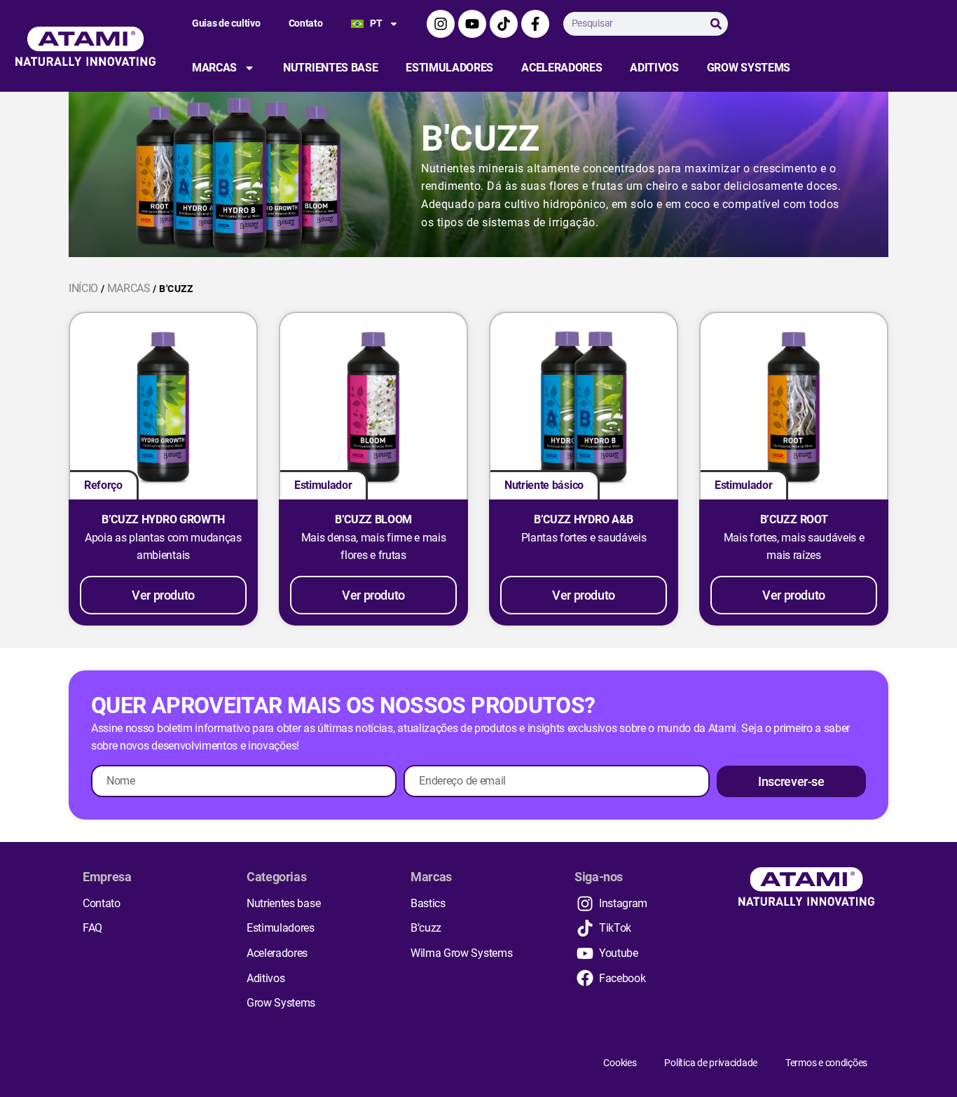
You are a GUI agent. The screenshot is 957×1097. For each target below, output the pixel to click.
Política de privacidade (710, 1062)
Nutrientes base (330, 67)
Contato (306, 23)
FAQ (92, 927)
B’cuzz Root (793, 519)
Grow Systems (748, 67)
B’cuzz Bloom (373, 519)
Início (83, 288)
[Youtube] (472, 24)
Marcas (214, 67)
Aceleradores (561, 67)
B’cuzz (426, 927)
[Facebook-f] (535, 24)
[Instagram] (441, 24)
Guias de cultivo (226, 23)
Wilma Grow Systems (461, 953)
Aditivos (654, 67)
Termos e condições (826, 1062)
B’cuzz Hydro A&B (583, 519)
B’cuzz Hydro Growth (163, 519)
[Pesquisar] (716, 24)
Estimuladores (449, 67)
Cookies (619, 1062)
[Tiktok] (504, 24)
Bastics (428, 903)
